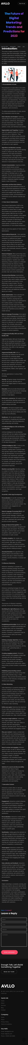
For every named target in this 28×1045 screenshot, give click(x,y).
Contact (3, 1010)
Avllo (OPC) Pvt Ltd (12, 991)
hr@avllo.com (8, 1033)
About (2, 1003)
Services (3, 1005)
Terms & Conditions (6, 1024)
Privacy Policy (5, 1022)
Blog (2, 1007)
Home (2, 1001)
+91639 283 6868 (10, 1036)
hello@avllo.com (9, 1031)
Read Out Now (9, 971)
